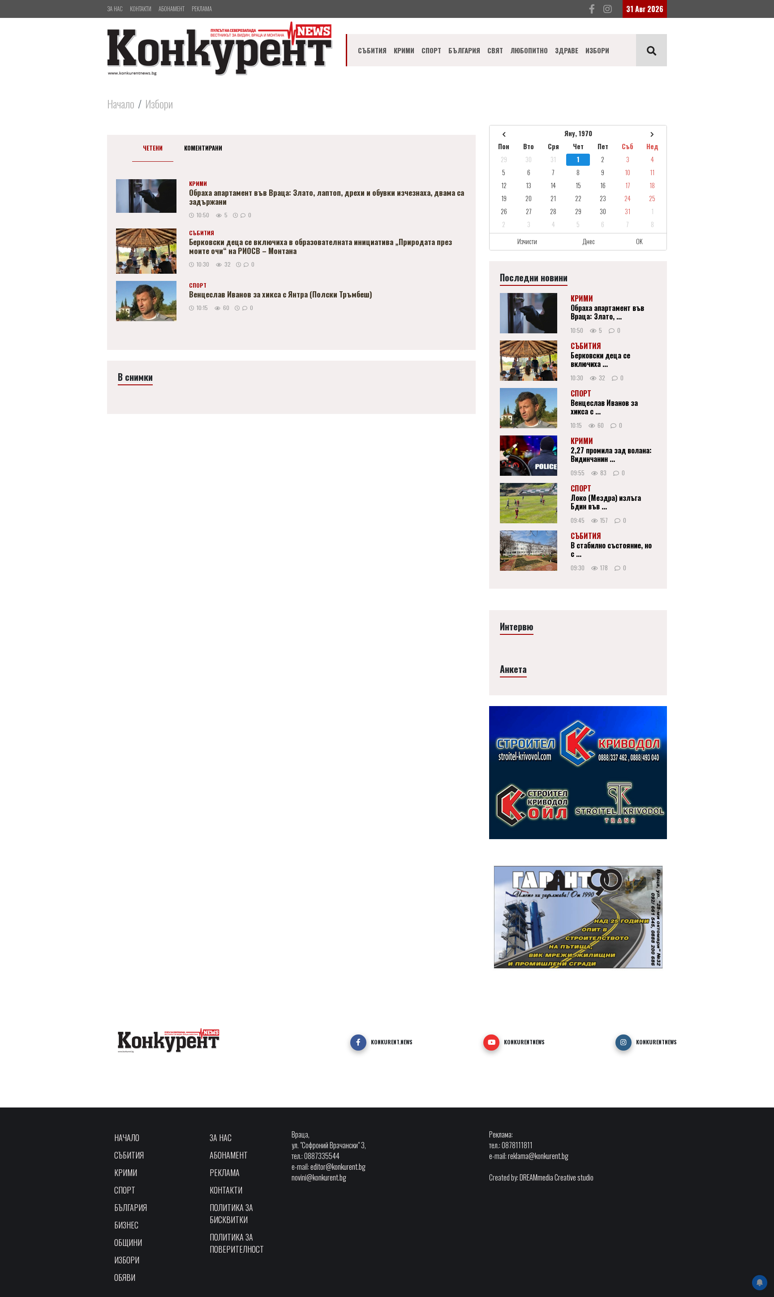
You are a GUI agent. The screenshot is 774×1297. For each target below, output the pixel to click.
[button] (358, 1042)
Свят (495, 50)
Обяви (124, 1277)
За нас (115, 8)
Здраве (566, 50)
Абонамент (172, 8)
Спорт (431, 50)
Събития (372, 50)
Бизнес (126, 1225)
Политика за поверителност (237, 1243)
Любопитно (529, 50)
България (464, 50)
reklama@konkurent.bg (538, 1155)
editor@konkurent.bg (338, 1166)
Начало (120, 103)
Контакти (140, 8)
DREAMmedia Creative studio (556, 1177)
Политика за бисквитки (231, 1213)
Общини (128, 1242)
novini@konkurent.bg (319, 1177)
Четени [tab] (153, 147)
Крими (404, 50)
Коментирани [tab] (203, 147)
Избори (597, 50)
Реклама (202, 8)
